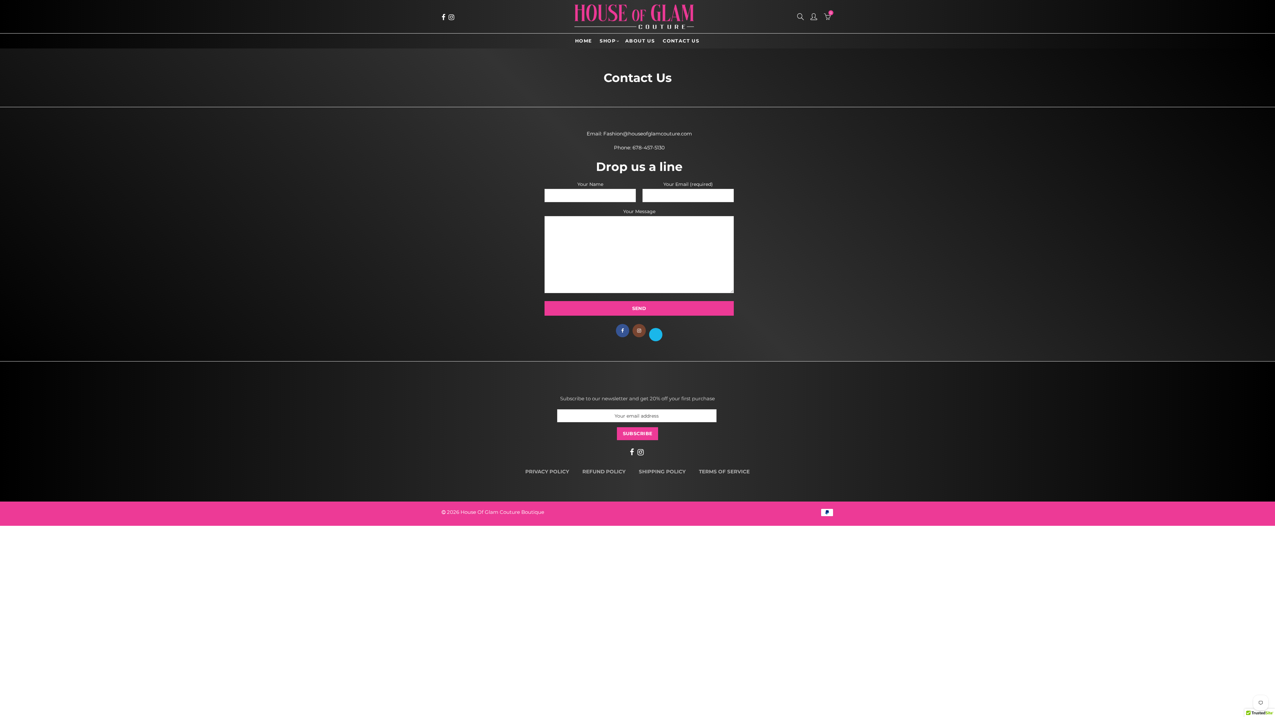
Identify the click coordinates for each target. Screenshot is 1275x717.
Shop (608, 41)
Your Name (590, 184)
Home (583, 41)
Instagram (639, 330)
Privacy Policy (547, 472)
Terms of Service (724, 472)
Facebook (622, 330)
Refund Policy (604, 472)
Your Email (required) (688, 184)
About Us (640, 41)
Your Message (639, 211)
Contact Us (681, 41)
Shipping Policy (662, 472)
